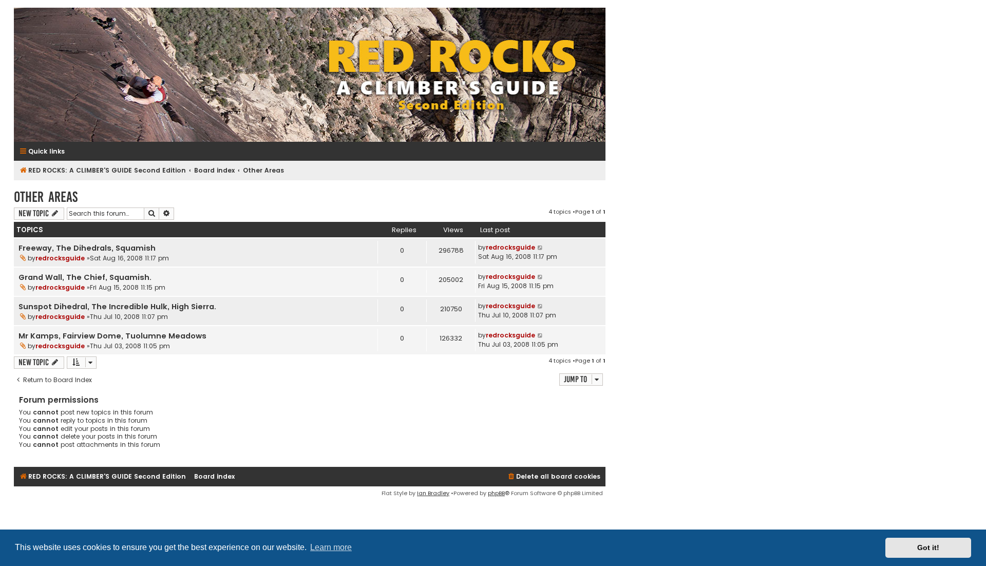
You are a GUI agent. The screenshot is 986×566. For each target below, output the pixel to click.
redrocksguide (60, 258)
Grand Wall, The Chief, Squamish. (84, 277)
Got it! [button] (928, 547)
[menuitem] (553, 477)
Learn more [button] (331, 547)
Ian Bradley (433, 493)
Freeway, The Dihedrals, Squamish (87, 248)
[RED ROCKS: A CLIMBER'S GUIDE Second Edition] (309, 75)
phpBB (496, 493)
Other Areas (46, 197)
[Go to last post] (540, 247)
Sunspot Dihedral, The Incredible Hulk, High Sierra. (117, 306)
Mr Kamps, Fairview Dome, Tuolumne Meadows (112, 336)
